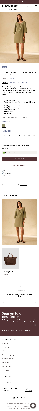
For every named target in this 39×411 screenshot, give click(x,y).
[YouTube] (25, 398)
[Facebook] (18, 398)
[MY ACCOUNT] (36, 376)
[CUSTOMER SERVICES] (36, 339)
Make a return (6, 366)
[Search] (27, 6)
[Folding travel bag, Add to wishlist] (16, 271)
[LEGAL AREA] (36, 382)
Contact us (5, 347)
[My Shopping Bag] (31, 6)
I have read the (17, 330)
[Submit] (35, 325)
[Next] (35, 39)
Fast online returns (19, 2)
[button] (33, 405)
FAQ (3, 351)
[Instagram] (14, 398)
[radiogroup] (19, 126)
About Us (5, 343)
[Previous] (3, 39)
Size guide (5, 148)
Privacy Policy (24, 330)
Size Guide (5, 370)
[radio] (4, 126)
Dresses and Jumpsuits (12, 9)
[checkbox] (2, 330)
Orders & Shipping (8, 355)
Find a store (6, 362)
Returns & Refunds (8, 358)
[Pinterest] (21, 398)
